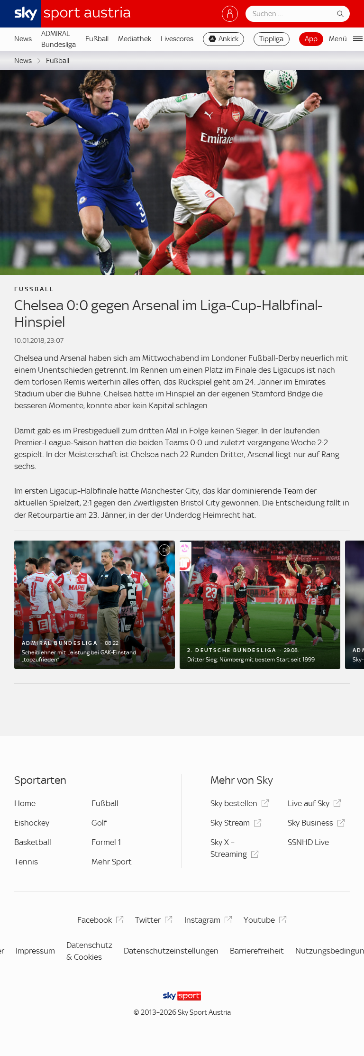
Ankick (228, 39)
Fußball (97, 39)
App (311, 39)
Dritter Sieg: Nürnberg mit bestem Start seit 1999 (251, 659)
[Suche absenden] (340, 14)
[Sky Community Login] (230, 14)
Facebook (94, 920)
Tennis (26, 861)
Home (25, 803)
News (23, 39)
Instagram (202, 920)
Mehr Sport (111, 861)
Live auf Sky (308, 803)
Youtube (259, 920)
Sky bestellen (233, 803)
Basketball (32, 842)
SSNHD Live (308, 842)
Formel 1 (106, 842)
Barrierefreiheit (257, 950)
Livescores (177, 39)
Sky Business (310, 822)
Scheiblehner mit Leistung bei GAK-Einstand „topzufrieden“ (79, 656)
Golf (99, 822)
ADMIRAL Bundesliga (58, 38)
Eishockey (31, 822)
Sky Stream (230, 822)
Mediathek (134, 39)
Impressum (35, 950)
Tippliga (271, 39)
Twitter (148, 920)
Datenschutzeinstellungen (171, 950)
